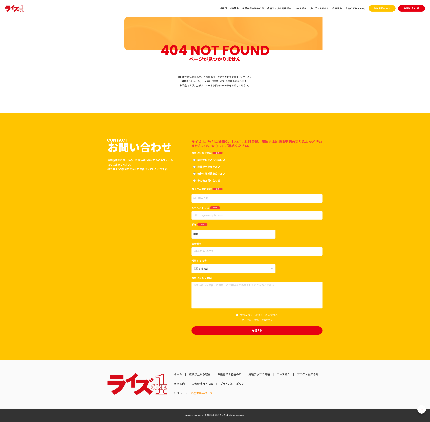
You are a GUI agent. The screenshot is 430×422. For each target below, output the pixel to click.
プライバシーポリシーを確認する (257, 320)
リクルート (180, 393)
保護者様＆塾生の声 (229, 374)
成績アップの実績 (259, 374)
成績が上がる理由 (199, 374)
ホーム (178, 374)
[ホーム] (14, 8)
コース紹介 (283, 374)
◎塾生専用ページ (201, 393)
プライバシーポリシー (233, 384)
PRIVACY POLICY (193, 415)
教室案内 (179, 384)
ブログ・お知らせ (307, 374)
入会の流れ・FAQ (202, 384)
